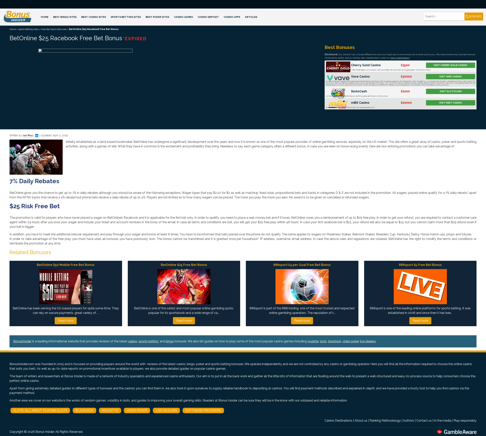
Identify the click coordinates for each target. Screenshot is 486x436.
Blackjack (84, 410)
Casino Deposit (208, 17)
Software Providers (203, 410)
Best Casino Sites (93, 17)
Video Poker (137, 410)
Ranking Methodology (385, 420)
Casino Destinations (338, 420)
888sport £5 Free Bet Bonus (420, 265)
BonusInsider (22, 341)
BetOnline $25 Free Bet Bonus (184, 265)
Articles (251, 17)
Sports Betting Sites (126, 17)
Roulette (110, 410)
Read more (65, 320)
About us (361, 420)
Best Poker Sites (157, 17)
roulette (313, 341)
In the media (442, 420)
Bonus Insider (45, 432)
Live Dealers (166, 410)
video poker (350, 341)
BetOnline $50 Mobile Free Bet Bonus (66, 265)
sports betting (148, 341)
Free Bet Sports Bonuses (54, 29)
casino (132, 341)
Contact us (424, 420)
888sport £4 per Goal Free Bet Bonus (302, 265)
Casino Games (183, 17)
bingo (170, 341)
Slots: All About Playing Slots (40, 410)
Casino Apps (232, 17)
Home (44, 17)
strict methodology (400, 58)
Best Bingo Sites (65, 17)
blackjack (334, 341)
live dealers (368, 341)
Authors (408, 420)
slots (323, 341)
